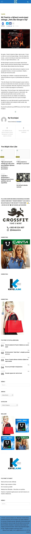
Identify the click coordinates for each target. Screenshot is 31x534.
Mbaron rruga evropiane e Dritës (8, 484)
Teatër (3, 14)
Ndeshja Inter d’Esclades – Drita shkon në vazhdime (13, 489)
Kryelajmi (9, 26)
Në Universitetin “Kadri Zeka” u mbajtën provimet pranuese (15, 353)
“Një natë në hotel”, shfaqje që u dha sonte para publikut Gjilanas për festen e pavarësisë (7, 165)
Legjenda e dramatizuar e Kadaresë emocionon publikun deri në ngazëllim (7, 179)
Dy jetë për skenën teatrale (22, 186)
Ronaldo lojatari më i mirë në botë (11, 373)
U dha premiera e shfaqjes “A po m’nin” (23, 162)
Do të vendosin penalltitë (6, 487)
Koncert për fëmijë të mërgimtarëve (11, 367)
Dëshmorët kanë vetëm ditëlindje (8, 481)
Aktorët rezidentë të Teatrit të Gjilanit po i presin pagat (15, 345)
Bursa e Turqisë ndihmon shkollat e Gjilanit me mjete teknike (14, 360)
